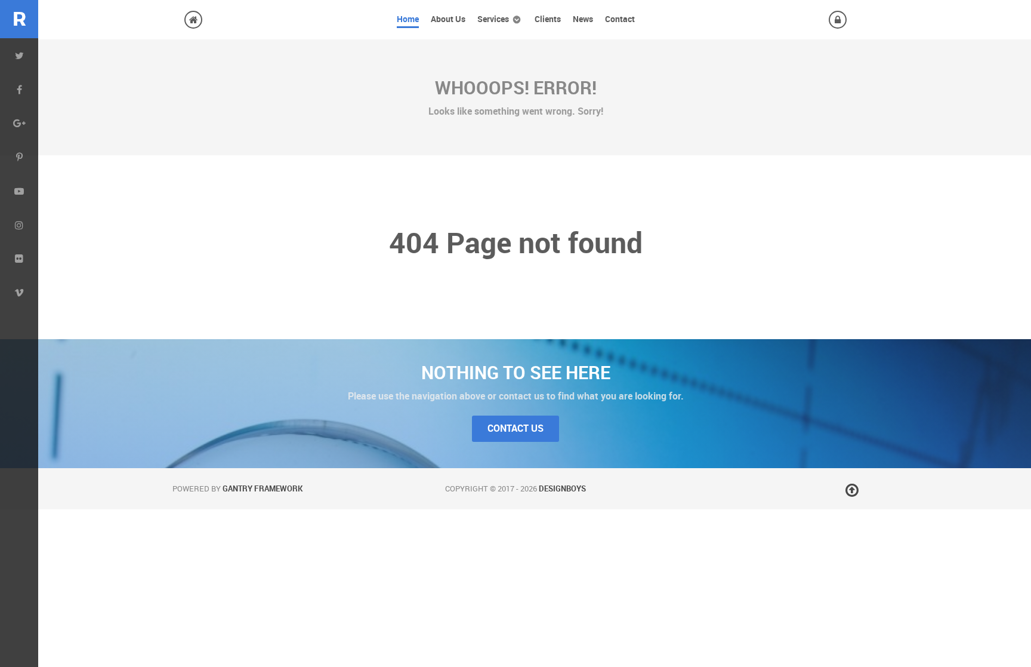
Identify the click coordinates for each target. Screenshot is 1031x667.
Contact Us (515, 428)
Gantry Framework (262, 488)
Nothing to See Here (515, 372)
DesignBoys (562, 488)
